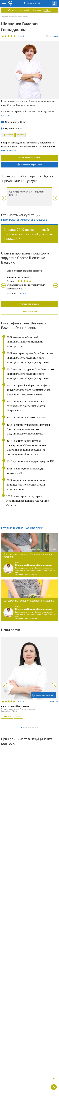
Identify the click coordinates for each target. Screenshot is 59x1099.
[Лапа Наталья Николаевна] (29, 678)
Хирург (20, 135)
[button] (12, 36)
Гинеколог (7, 716)
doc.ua (22, 293)
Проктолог (8, 135)
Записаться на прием (29, 158)
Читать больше (9, 150)
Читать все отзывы (29, 304)
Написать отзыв (29, 311)
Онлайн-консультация (31, 165)
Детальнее (36, 10)
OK (47, 10)
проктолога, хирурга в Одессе (24, 220)
